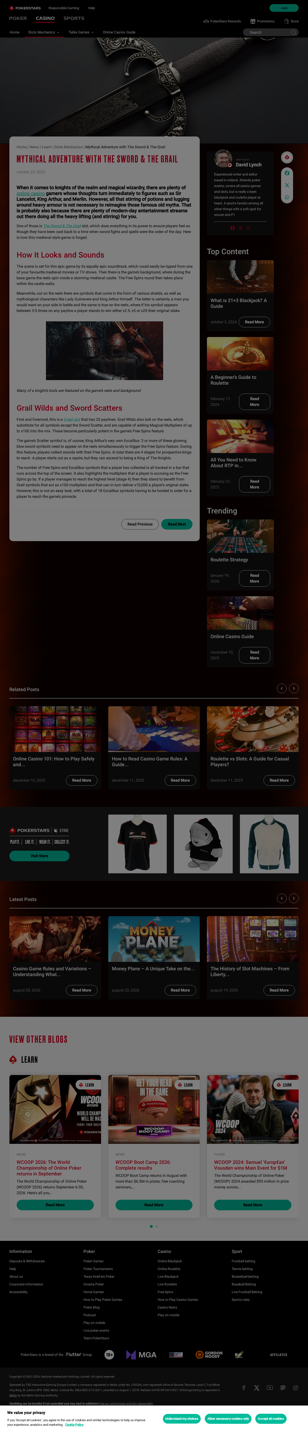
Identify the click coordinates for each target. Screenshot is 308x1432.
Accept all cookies (271, 1418)
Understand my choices (181, 1418)
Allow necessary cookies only (228, 1418)
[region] (154, 1419)
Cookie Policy (74, 1424)
